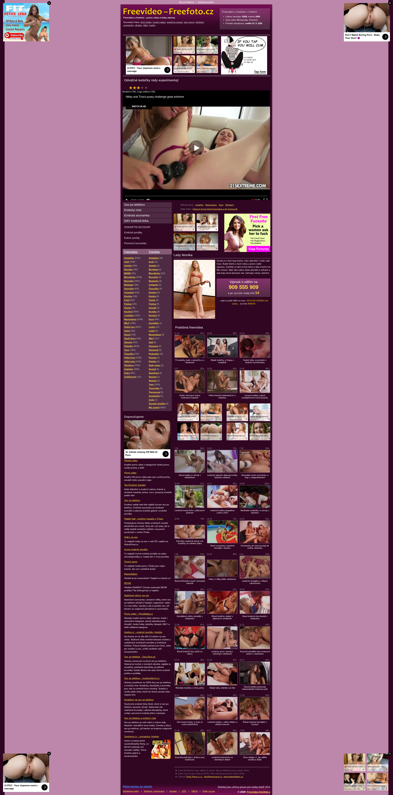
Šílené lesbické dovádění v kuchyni (255, 723)
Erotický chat (132, 210)
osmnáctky (128, 25)
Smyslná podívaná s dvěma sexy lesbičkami (190, 758)
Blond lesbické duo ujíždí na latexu (189, 652)
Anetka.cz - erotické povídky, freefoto (143, 632)
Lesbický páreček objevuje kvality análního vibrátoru (222, 476)
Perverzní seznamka (135, 243)
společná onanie (175, 22)
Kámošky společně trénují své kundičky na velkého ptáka (189, 542)
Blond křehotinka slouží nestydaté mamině (190, 582)
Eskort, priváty (132, 237)
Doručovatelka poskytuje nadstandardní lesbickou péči (255, 688)
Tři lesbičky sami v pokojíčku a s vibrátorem (189, 361)
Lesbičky (199, 205)
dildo (145, 25)
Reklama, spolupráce (154, 791)
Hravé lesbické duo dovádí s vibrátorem (255, 617)
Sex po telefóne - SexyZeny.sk (140, 656)
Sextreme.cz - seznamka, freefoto (141, 736)
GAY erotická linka (136, 220)
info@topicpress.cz (213, 776)
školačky (200, 22)
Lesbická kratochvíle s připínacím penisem (190, 511)
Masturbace (211, 205)
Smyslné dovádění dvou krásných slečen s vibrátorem (255, 652)
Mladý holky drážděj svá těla (222, 688)
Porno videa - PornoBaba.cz (138, 614)
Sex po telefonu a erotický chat (140, 718)
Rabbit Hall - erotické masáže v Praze (143, 518)
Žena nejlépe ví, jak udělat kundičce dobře (255, 758)
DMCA (194, 791)
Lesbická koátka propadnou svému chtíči (222, 511)
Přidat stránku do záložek (137, 786)
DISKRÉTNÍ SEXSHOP (137, 227)
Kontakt (173, 791)
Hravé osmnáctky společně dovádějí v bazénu (222, 547)
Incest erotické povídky (136, 549)
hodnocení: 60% (139, 89)
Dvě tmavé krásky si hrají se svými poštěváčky (190, 723)
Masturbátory (131, 574)
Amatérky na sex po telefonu (139, 699)
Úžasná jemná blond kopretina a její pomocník (215, 209)
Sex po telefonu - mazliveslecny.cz (142, 678)
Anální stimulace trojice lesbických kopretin (189, 396)
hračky (152, 25)
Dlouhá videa (130, 460)
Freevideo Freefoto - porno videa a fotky (168, 11)
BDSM (127, 583)
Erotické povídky (206, 2)
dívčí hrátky (146, 22)
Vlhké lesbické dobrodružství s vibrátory (222, 396)
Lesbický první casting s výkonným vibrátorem (222, 652)
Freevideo (131, 251)
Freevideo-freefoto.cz (259, 792)
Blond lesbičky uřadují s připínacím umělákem (222, 617)
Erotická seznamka (137, 215)
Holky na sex (131, 537)
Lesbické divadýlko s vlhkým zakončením (255, 582)
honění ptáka (159, 22)
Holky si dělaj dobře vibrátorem (222, 579)
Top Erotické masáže (135, 485)
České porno (130, 561)
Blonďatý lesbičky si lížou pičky (190, 688)
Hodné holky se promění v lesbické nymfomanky (255, 361)
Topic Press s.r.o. (194, 776)
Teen (221, 205)
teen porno (189, 22)
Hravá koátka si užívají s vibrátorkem (190, 476)
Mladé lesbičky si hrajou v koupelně (222, 361)
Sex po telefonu (186, 2)
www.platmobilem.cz (233, 776)
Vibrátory (229, 205)
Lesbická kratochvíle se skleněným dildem (222, 758)
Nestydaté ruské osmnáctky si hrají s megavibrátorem (254, 476)
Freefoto (154, 251)
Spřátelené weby (131, 791)
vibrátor (138, 25)
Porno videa (130, 472)
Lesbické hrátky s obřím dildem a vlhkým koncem (222, 723)
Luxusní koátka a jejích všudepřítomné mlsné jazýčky (254, 396)
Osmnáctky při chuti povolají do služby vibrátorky (255, 547)
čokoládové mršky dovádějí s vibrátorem (190, 617)
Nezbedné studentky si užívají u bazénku (255, 511)
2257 (184, 791)
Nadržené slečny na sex (136, 595)
